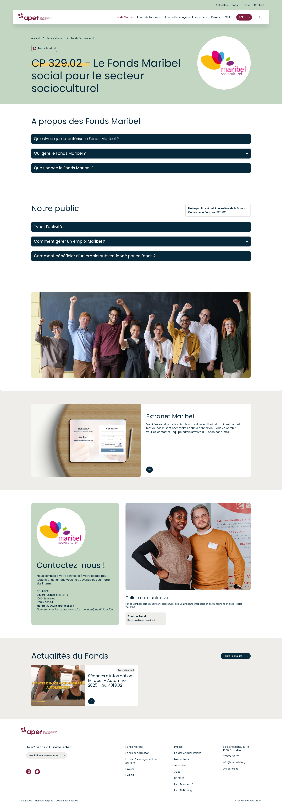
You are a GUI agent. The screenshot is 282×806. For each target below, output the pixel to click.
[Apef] (35, 17)
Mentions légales (44, 800)
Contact (259, 5)
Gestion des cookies (67, 800)
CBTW (257, 800)
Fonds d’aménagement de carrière (186, 17)
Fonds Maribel (124, 17)
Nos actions (181, 759)
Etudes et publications (187, 753)
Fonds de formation (149, 17)
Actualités (222, 5)
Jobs (235, 5)
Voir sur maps (230, 768)
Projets (215, 17)
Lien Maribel (181, 784)
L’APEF (228, 17)
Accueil (35, 38)
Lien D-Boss (181, 790)
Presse (246, 5)
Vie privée (26, 800)
